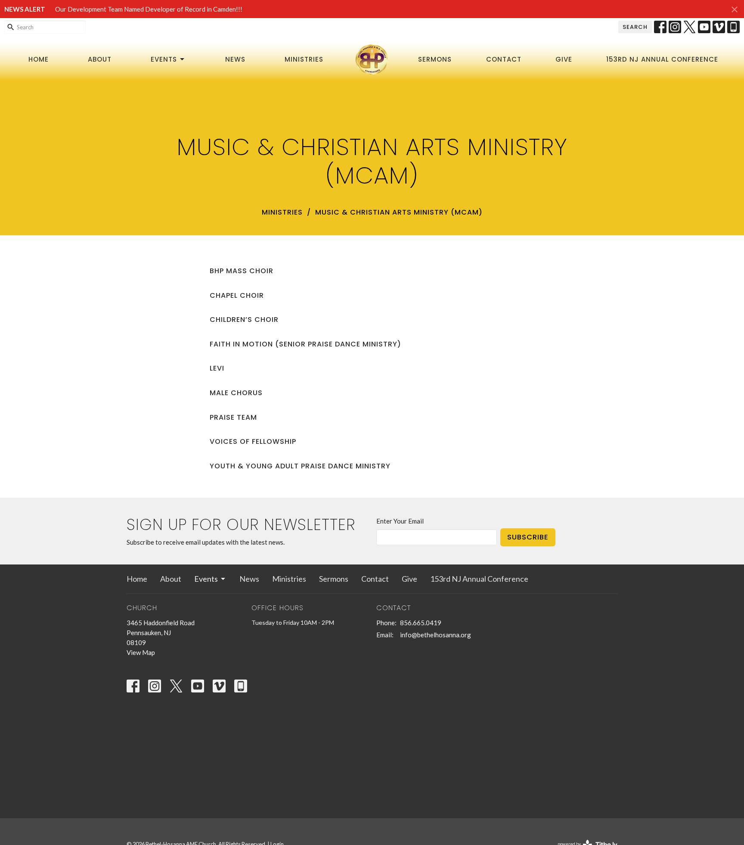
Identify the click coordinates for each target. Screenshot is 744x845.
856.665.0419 (420, 623)
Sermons (435, 59)
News (235, 59)
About (100, 59)
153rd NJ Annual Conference (662, 59)
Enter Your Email (400, 521)
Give (563, 59)
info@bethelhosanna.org (435, 635)
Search (635, 27)
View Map (141, 652)
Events (164, 59)
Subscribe (528, 537)
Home (38, 59)
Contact (503, 59)
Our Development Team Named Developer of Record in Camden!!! (148, 9)
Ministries (304, 59)
